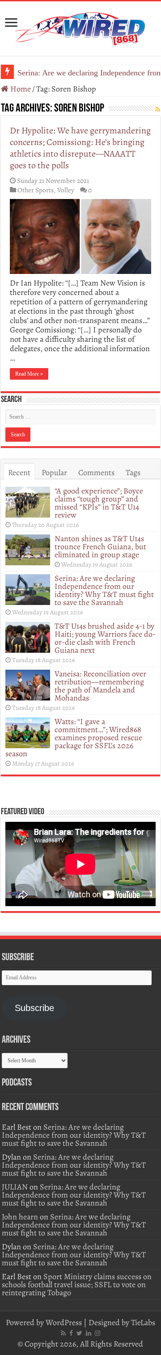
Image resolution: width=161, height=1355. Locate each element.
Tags (133, 472)
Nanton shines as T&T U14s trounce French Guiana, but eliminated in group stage (100, 546)
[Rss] (63, 1333)
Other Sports (35, 190)
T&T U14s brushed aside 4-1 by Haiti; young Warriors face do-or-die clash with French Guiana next (105, 638)
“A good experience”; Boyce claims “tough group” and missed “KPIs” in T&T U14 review (99, 502)
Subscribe (34, 1008)
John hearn (20, 1216)
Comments (96, 472)
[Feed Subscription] (157, 109)
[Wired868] (80, 26)
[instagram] (97, 1333)
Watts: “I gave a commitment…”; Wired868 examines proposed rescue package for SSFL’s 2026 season (73, 737)
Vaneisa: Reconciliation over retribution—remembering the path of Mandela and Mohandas (100, 685)
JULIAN (15, 1186)
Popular (54, 472)
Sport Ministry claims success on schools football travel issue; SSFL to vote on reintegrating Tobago (77, 1284)
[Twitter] (79, 1333)
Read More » (29, 374)
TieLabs (143, 1322)
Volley (65, 190)
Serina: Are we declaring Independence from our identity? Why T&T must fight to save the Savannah (104, 590)
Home (19, 88)
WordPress (64, 1322)
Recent (19, 472)
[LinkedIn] (88, 1333)
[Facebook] (71, 1333)
